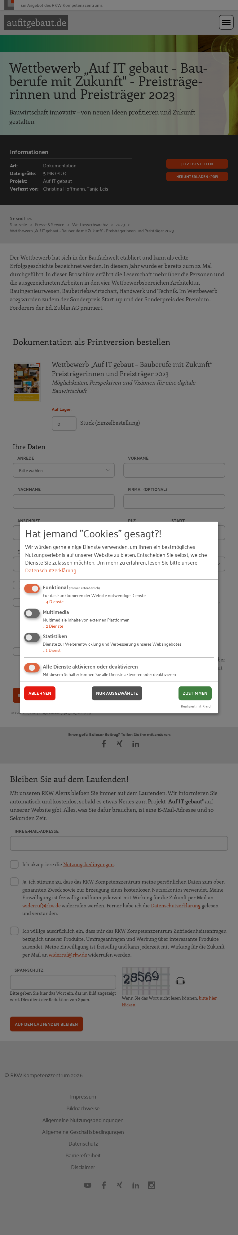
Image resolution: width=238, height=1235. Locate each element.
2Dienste (53, 626)
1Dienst (52, 650)
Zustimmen (195, 693)
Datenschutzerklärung (50, 570)
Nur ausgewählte (117, 693)
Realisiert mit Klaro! (196, 706)
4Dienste (53, 601)
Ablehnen (40, 693)
